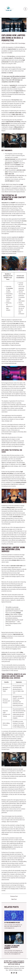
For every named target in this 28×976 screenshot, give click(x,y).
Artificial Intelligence (14, 926)
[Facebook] (11, 973)
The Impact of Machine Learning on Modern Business (11, 947)
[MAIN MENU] (25, 9)
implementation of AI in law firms (15, 175)
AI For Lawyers (6, 43)
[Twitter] (14, 973)
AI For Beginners (17, 924)
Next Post (14, 899)
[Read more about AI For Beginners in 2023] (14, 915)
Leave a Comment (8, 924)
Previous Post (14, 896)
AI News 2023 (14, 43)
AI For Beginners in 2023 (12, 922)
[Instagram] (16, 973)
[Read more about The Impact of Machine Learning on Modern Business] (14, 937)
